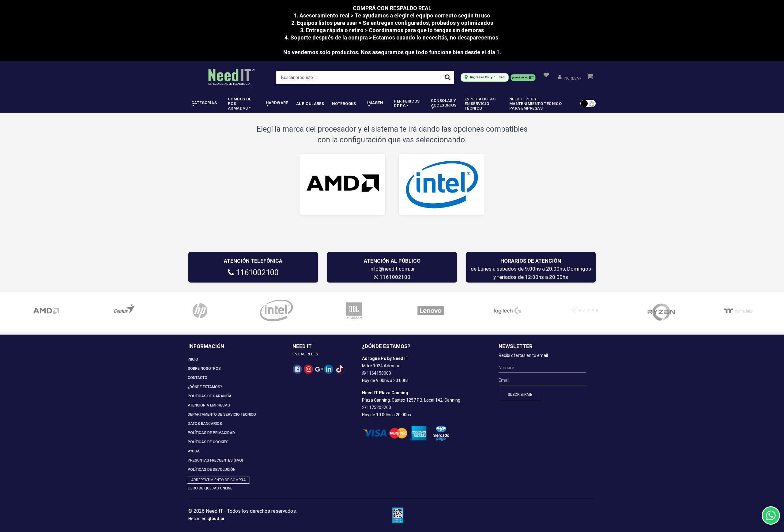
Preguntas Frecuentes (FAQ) (215, 460)
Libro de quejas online (210, 488)
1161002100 (256, 272)
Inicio (193, 359)
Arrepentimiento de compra (218, 480)
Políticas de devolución (212, 469)
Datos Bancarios (205, 423)
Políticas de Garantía (210, 396)
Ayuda (194, 451)
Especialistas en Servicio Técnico (480, 104)
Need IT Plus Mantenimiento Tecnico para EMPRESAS (535, 104)
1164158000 (378, 373)
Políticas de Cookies (208, 442)
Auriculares (310, 103)
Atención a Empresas (209, 405)
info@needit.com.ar (392, 269)
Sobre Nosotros (204, 368)
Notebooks (344, 103)
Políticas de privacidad (211, 433)
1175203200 (378, 407)
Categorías (204, 102)
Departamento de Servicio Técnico (222, 414)
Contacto (197, 378)
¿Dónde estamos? (205, 387)
